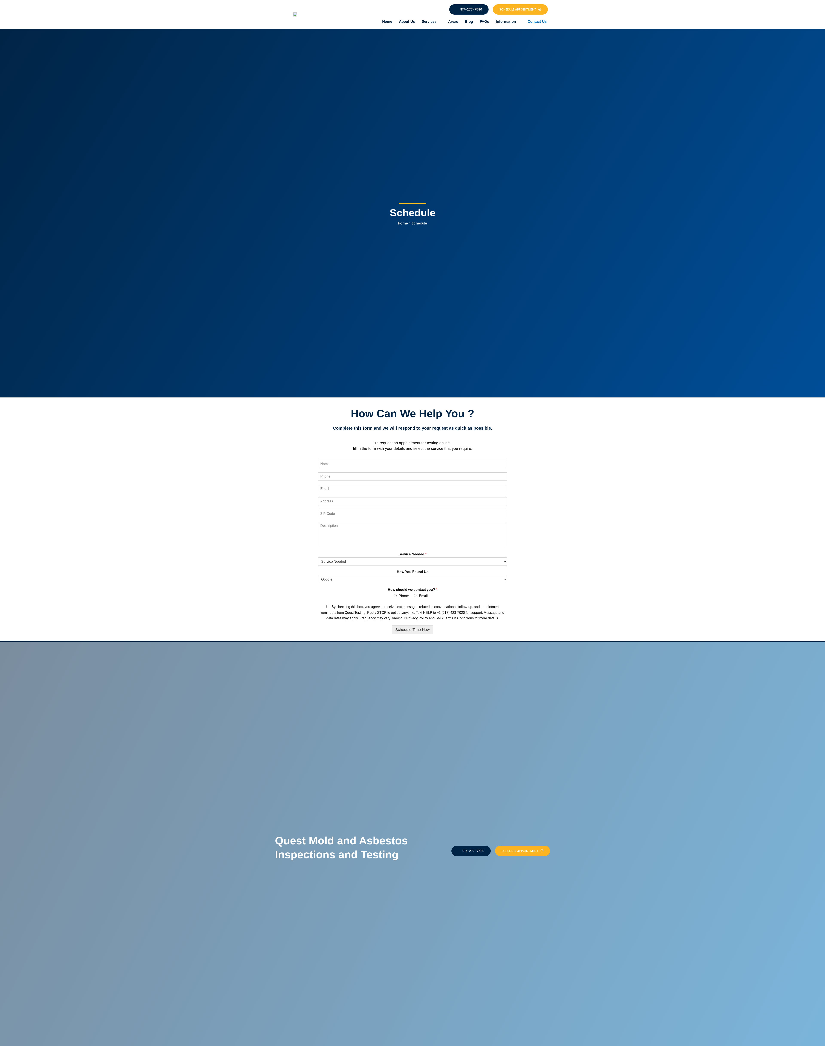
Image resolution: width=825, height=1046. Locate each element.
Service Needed (412, 554)
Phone (404, 596)
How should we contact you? (412, 589)
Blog (469, 22)
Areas (453, 22)
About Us (407, 22)
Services (429, 22)
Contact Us (537, 22)
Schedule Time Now (412, 630)
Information (506, 22)
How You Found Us (412, 572)
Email (423, 596)
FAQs (484, 22)
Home (387, 22)
